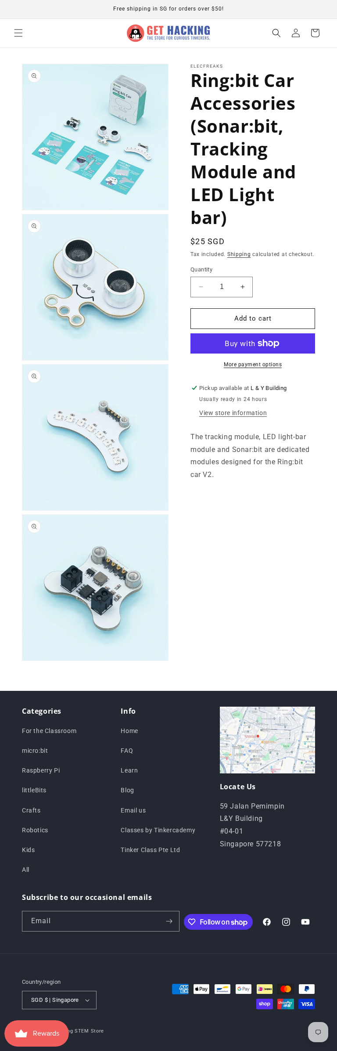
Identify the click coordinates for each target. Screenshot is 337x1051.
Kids (28, 849)
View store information (233, 412)
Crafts (31, 810)
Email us (133, 810)
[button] (18, 33)
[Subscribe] (169, 921)
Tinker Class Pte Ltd (150, 849)
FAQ (127, 750)
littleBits (34, 790)
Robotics (35, 830)
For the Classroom (49, 730)
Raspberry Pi (41, 770)
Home (129, 730)
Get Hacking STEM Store (73, 1031)
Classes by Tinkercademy (158, 830)
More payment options (253, 364)
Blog (127, 790)
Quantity (201, 269)
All (25, 869)
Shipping (239, 254)
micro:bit (35, 750)
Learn (129, 770)
